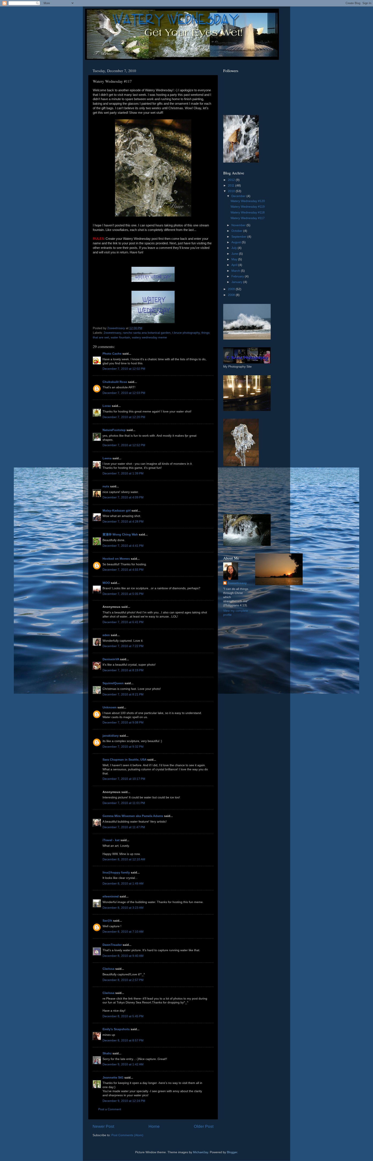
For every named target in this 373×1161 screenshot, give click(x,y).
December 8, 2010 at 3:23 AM (123, 907)
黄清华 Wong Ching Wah (120, 534)
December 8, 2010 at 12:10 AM (124, 859)
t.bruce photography (186, 332)
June (235, 253)
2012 (232, 180)
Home (154, 1126)
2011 (231, 185)
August (236, 242)
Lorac (107, 406)
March (236, 270)
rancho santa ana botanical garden (147, 332)
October (237, 230)
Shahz (107, 1053)
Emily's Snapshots (116, 1029)
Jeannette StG (113, 1077)
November (239, 225)
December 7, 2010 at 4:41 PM (123, 545)
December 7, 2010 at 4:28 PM (123, 521)
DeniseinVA (111, 659)
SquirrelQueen (113, 683)
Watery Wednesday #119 (248, 206)
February (238, 276)
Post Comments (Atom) (127, 1135)
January (237, 282)
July (234, 248)
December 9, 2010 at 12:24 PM (124, 1101)
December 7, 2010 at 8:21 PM (123, 694)
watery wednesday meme (149, 337)
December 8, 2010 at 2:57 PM (123, 980)
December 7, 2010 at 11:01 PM (124, 803)
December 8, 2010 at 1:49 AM (123, 883)
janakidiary (111, 735)
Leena (107, 458)
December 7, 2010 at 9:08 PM (123, 722)
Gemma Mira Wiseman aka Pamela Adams (133, 816)
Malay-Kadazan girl (117, 510)
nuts (106, 486)
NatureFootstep (114, 430)
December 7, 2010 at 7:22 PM (123, 646)
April (234, 265)
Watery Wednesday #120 (248, 201)
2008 (232, 295)
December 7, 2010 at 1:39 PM (123, 473)
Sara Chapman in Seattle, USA (124, 759)
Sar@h (107, 920)
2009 (232, 289)
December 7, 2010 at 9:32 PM (123, 746)
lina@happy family (116, 872)
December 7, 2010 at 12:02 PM (124, 368)
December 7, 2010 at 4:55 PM (123, 569)
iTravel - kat (111, 840)
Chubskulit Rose (115, 382)
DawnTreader (112, 944)
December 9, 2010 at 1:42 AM (123, 1064)
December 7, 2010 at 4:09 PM (123, 497)
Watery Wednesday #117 (248, 218)
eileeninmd (111, 896)
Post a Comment (109, 1109)
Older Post (203, 1126)
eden (106, 635)
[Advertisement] (242, 490)
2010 (232, 191)
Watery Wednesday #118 (248, 212)
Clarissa (108, 968)
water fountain (120, 337)
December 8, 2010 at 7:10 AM (123, 931)
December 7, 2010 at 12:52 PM (124, 445)
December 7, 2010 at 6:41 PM (123, 622)
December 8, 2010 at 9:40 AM (123, 955)
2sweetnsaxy (112, 332)
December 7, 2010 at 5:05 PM (123, 594)
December (239, 196)
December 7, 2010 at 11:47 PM (124, 827)
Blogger (232, 1152)
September (239, 236)
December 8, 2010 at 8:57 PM (123, 1040)
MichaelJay (200, 1152)
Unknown (110, 707)
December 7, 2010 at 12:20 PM (124, 417)
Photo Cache (112, 353)
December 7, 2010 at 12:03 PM (124, 393)
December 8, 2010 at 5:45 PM (123, 1016)
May (234, 259)
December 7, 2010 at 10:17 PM (124, 778)
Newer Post (103, 1126)
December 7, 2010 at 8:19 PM (123, 670)
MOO (106, 582)
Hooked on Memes (116, 558)
